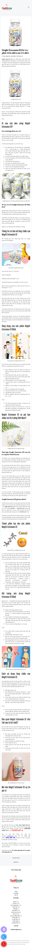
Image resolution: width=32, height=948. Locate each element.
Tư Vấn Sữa (15, 919)
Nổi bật (15, 909)
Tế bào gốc (15, 917)
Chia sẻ (14, 903)
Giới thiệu (16, 893)
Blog (16, 891)
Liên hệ (16, 895)
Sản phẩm (13, 56)
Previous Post (16, 858)
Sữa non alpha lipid (15, 916)
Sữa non (15, 914)
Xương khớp (15, 923)
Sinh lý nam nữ (15, 912)
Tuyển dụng (15, 921)
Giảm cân (15, 907)
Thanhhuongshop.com (16, 929)
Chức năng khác (6, 56)
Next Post (16, 862)
